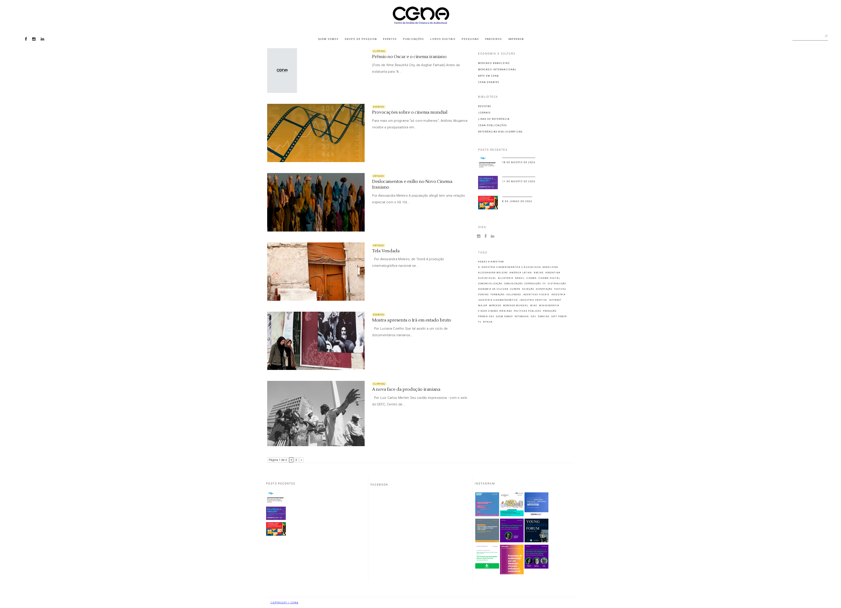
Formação (497, 295)
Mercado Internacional (497, 69)
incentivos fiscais (536, 295)
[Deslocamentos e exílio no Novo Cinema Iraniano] (316, 202)
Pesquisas (470, 39)
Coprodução (533, 284)
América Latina (520, 273)
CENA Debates (488, 82)
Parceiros (493, 39)
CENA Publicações (492, 125)
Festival (560, 289)
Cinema (532, 278)
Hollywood (513, 295)
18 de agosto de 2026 (518, 162)
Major (482, 306)
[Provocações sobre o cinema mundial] (316, 133)
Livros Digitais (443, 39)
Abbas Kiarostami (491, 262)
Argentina (552, 273)
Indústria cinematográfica (498, 300)
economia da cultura (493, 289)
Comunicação (513, 284)
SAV (533, 317)
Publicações (413, 39)
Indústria (558, 295)
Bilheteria (505, 278)
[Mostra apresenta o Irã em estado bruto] (316, 341)
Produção (549, 311)
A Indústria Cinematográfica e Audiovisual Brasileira (518, 267)
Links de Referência (494, 119)
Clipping (379, 51)
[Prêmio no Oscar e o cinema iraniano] (282, 70)
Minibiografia (549, 306)
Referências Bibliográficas (500, 132)
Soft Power (559, 317)
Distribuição (557, 284)
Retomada (522, 317)
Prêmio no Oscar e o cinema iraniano (409, 57)
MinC (533, 306)
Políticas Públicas (527, 311)
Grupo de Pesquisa (361, 39)
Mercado (495, 306)
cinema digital (549, 278)
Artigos (378, 176)
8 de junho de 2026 (517, 201)
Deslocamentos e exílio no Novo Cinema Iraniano (412, 184)
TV (479, 322)
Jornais (484, 112)
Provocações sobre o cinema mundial (409, 112)
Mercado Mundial (515, 306)
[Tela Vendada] (316, 271)
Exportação (544, 289)
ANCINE (539, 273)
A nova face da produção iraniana (406, 389)
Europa (515, 289)
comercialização (490, 284)
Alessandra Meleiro (492, 273)
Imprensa (516, 39)
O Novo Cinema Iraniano (495, 311)
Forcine (483, 295)
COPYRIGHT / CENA (284, 602)
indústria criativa (533, 300)
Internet (555, 300)
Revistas (484, 106)
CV (544, 284)
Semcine (543, 317)
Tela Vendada (385, 251)
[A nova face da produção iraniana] (316, 413)
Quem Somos (328, 39)
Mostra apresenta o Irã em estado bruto (411, 320)
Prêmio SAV (486, 317)
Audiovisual (487, 278)
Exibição (528, 289)
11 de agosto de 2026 (518, 181)
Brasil (520, 278)
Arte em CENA (488, 76)
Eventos (390, 39)
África (488, 322)
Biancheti (563, 602)
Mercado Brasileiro (494, 63)
